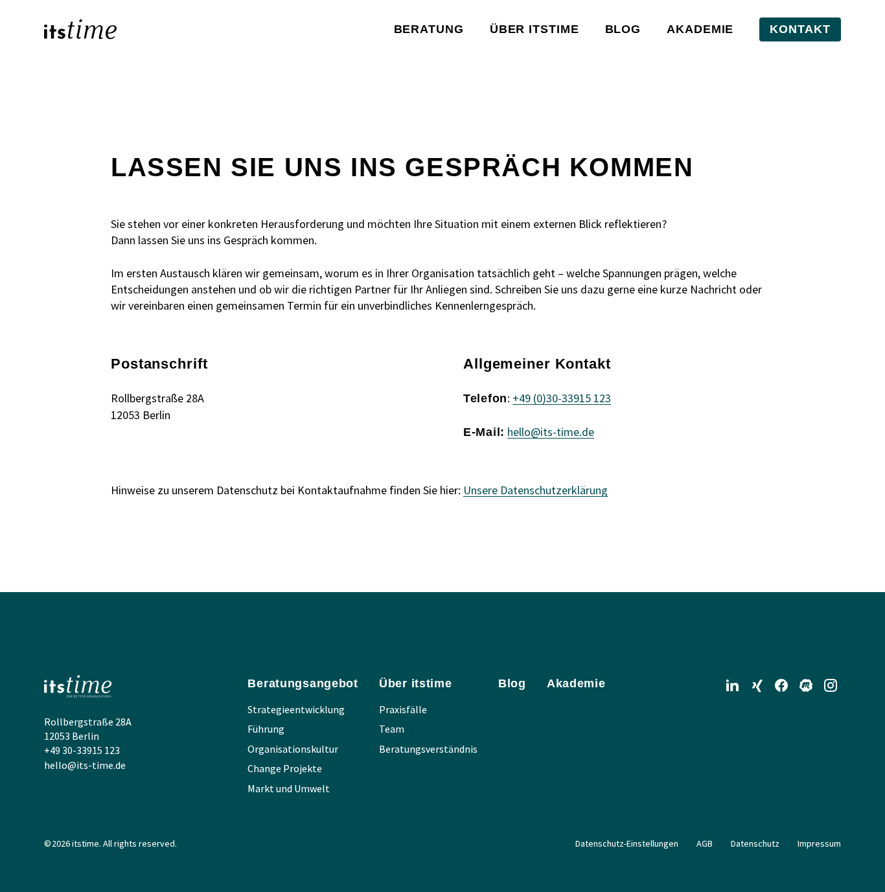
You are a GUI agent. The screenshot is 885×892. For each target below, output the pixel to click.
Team (391, 728)
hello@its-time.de (550, 431)
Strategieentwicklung (296, 709)
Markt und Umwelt (288, 788)
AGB (704, 843)
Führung (265, 728)
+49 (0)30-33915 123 (561, 398)
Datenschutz (755, 843)
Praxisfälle (403, 709)
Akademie (700, 29)
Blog (623, 29)
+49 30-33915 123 (82, 750)
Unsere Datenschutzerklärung (535, 490)
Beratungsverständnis (428, 748)
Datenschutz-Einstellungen (626, 843)
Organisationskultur (292, 748)
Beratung (429, 29)
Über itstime (534, 29)
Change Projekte (284, 768)
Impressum (819, 843)
